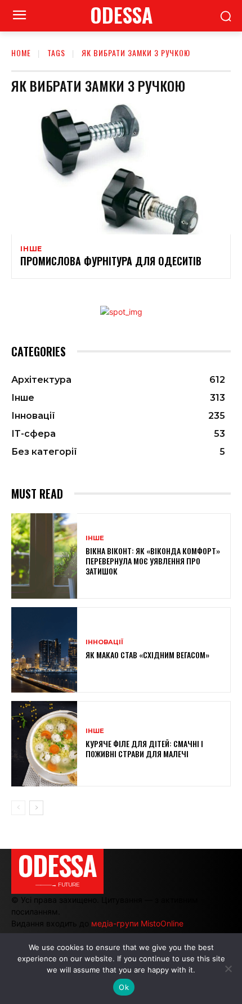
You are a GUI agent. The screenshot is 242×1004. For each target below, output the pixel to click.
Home (21, 52)
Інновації (104, 642)
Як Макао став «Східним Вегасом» (147, 655)
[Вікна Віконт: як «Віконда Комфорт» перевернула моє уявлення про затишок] (44, 556)
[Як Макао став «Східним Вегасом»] (44, 650)
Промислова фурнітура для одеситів (110, 261)
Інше (31, 249)
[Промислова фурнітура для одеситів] (121, 168)
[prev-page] (18, 808)
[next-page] (36, 808)
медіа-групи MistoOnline (137, 923)
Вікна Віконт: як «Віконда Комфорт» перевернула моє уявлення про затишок (153, 561)
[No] (228, 968)
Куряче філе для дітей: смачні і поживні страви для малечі (144, 748)
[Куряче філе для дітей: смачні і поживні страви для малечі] (44, 743)
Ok (124, 987)
